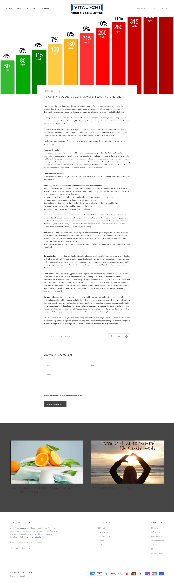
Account (141, 9)
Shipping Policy (157, 528)
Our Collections (26, 8)
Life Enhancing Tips (104, 536)
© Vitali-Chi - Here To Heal (23, 573)
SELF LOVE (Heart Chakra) (113, 488)
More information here (34, 537)
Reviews (45, 8)
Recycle (100, 545)
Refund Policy (156, 532)
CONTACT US (102, 532)
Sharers (154, 549)
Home (9, 8)
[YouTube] (29, 548)
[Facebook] (11, 548)
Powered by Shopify (17, 576)
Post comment (55, 404)
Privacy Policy (156, 536)
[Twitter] (17, 548)
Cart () (163, 8)
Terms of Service (157, 540)
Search (152, 9)
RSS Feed (100, 540)
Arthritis (154, 545)
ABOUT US (101, 528)
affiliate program (20, 528)
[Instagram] (23, 548)
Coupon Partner (157, 553)
